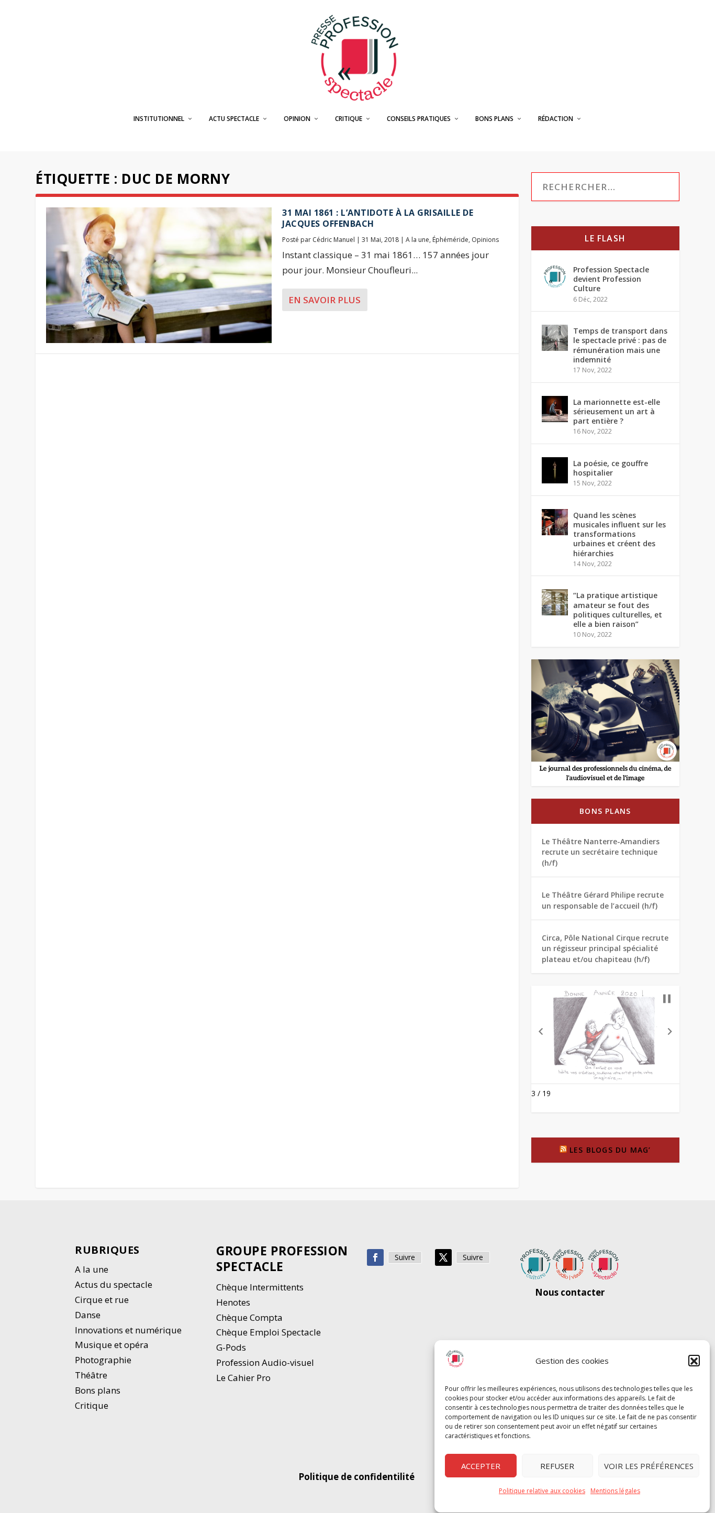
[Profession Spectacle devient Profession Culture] (555, 276)
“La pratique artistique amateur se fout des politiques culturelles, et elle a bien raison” (617, 609)
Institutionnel (158, 119)
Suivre (405, 1257)
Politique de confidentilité (357, 1477)
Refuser (557, 1466)
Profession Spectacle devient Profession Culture (611, 278)
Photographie (103, 1360)
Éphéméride (450, 239)
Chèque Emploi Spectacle (268, 1332)
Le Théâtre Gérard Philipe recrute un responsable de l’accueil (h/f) (603, 900)
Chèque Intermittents (260, 1287)
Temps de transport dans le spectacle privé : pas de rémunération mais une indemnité (620, 345)
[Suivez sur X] (443, 1257)
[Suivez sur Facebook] (375, 1257)
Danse (89, 1315)
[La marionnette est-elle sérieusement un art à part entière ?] (555, 409)
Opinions (485, 239)
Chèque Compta (249, 1317)
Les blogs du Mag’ (610, 1150)
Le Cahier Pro (243, 1378)
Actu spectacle (234, 119)
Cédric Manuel (333, 239)
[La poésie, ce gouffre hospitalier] (555, 470)
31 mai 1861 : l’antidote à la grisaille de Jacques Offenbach (377, 218)
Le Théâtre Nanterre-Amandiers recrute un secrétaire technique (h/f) (601, 852)
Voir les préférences (649, 1466)
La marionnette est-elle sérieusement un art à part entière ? (616, 411)
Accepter (480, 1466)
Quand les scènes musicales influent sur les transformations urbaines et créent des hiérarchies (619, 534)
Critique (348, 119)
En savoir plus (324, 300)
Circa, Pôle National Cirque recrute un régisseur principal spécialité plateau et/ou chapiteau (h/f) (605, 948)
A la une (417, 239)
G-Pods (231, 1347)
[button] (694, 1361)
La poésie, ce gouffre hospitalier (610, 468)
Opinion (297, 119)
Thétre (92, 1375)
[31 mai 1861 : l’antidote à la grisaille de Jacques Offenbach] (159, 275)
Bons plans (494, 119)
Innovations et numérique (128, 1330)
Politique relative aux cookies (542, 1490)
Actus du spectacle (113, 1284)
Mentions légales (615, 1490)
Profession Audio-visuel (265, 1362)
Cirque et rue (102, 1300)
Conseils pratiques (419, 119)
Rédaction (555, 119)
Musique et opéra (112, 1345)
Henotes (233, 1302)
